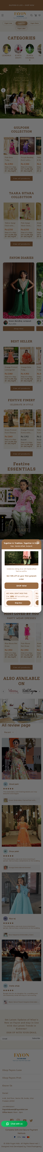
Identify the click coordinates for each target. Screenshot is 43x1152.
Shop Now (18, 603)
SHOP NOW (21, 586)
